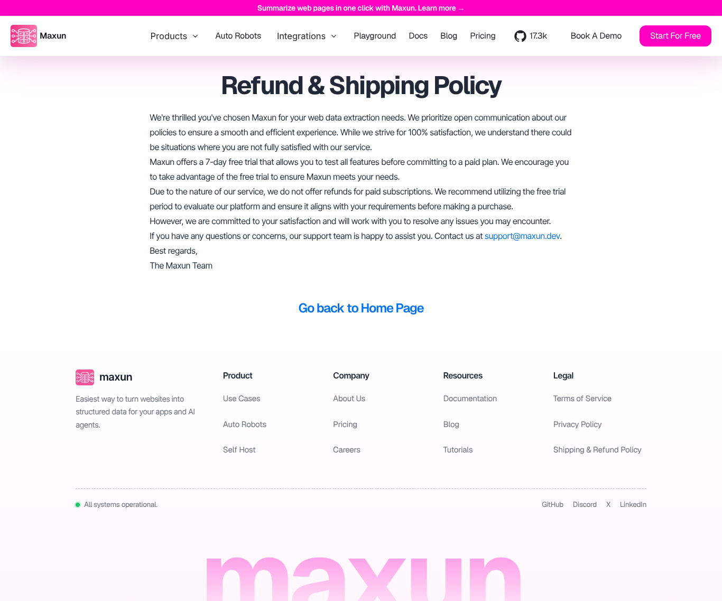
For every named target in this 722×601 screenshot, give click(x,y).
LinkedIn (633, 505)
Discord (585, 505)
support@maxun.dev (522, 235)
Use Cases (241, 399)
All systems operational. (121, 505)
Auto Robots (238, 36)
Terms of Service (582, 399)
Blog (448, 36)
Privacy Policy (577, 425)
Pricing (483, 36)
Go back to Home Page (361, 308)
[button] (596, 36)
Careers (346, 450)
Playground (375, 36)
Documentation (470, 399)
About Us (349, 399)
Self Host (239, 450)
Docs (418, 36)
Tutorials (458, 450)
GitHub (552, 505)
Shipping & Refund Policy (597, 450)
